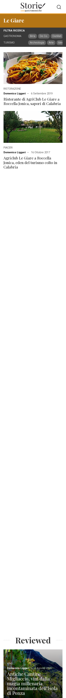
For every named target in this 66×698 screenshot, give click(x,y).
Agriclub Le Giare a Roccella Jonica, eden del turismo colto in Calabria (30, 162)
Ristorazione (12, 88)
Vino (10, 663)
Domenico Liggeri (15, 93)
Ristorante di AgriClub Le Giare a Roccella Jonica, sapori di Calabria (32, 101)
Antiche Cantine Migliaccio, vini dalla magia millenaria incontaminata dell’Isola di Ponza (32, 683)
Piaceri (8, 147)
